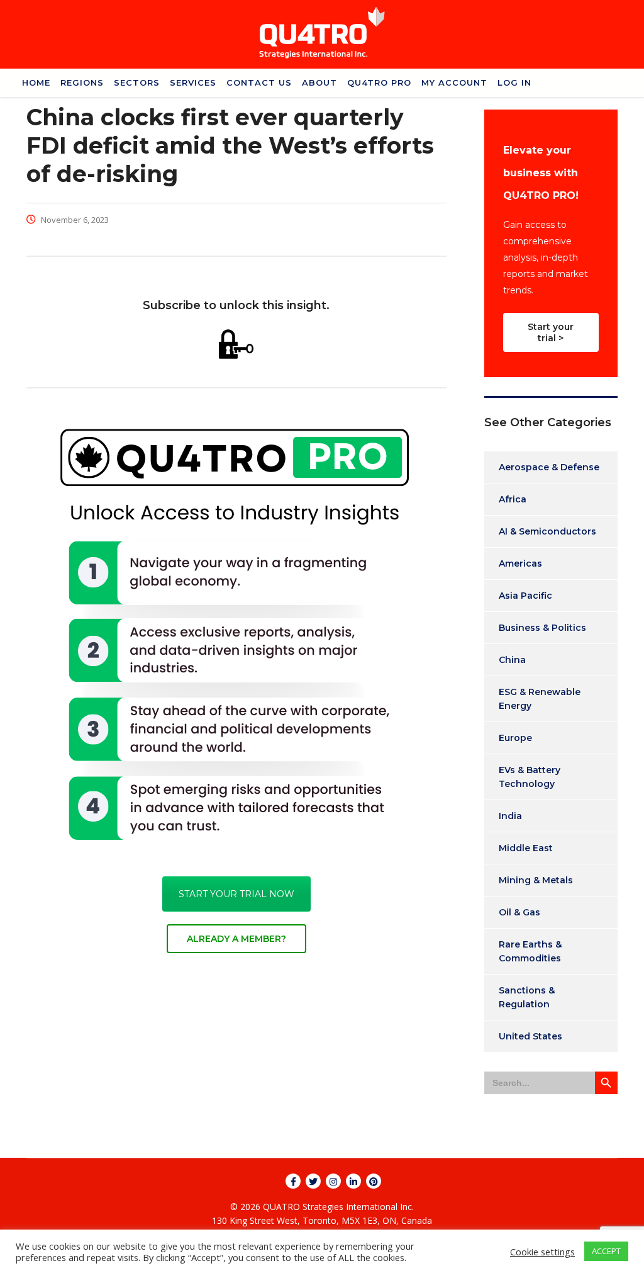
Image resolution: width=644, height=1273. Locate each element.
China (512, 659)
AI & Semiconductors (547, 531)
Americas (520, 563)
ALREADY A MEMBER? (236, 938)
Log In (514, 82)
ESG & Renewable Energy (539, 698)
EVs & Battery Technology (529, 776)
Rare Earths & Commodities (530, 951)
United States (530, 1036)
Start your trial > (551, 332)
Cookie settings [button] (542, 1251)
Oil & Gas (519, 912)
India (510, 816)
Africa (512, 499)
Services (193, 82)
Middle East (526, 848)
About (319, 82)
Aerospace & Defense (549, 467)
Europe (515, 738)
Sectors (137, 82)
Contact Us (259, 82)
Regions (82, 82)
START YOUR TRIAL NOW (236, 894)
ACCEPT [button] (606, 1251)
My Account (454, 82)
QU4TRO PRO (379, 82)
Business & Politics (542, 627)
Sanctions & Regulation (527, 997)
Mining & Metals (536, 880)
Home (36, 82)
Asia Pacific (525, 595)
